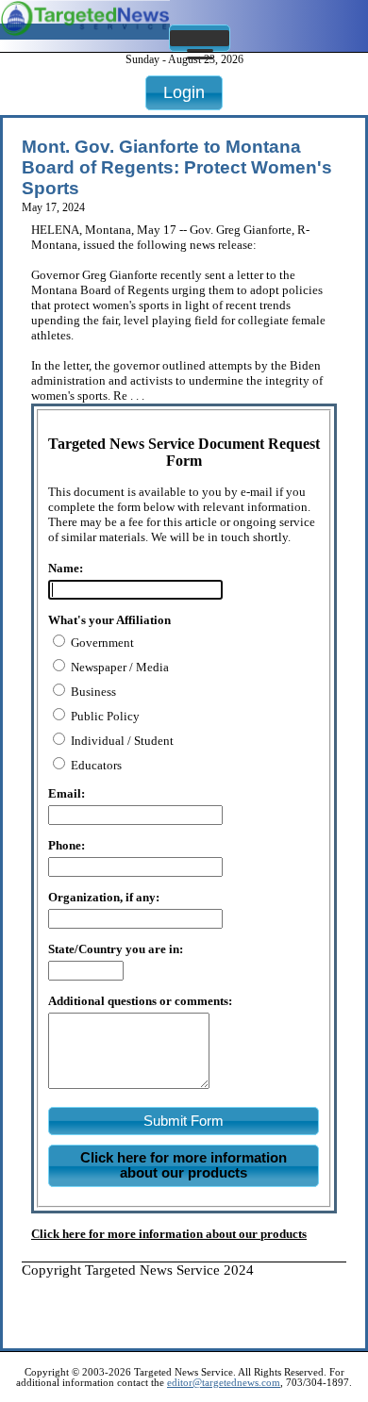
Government (101, 642)
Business (92, 692)
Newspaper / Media (118, 667)
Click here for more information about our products (169, 1234)
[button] (199, 38)
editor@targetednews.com (223, 1382)
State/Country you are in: (115, 949)
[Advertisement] (195, 1302)
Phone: (66, 845)
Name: (65, 568)
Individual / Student (121, 741)
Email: (66, 793)
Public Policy (104, 716)
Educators (95, 765)
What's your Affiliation (109, 620)
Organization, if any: (103, 897)
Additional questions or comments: (140, 1001)
